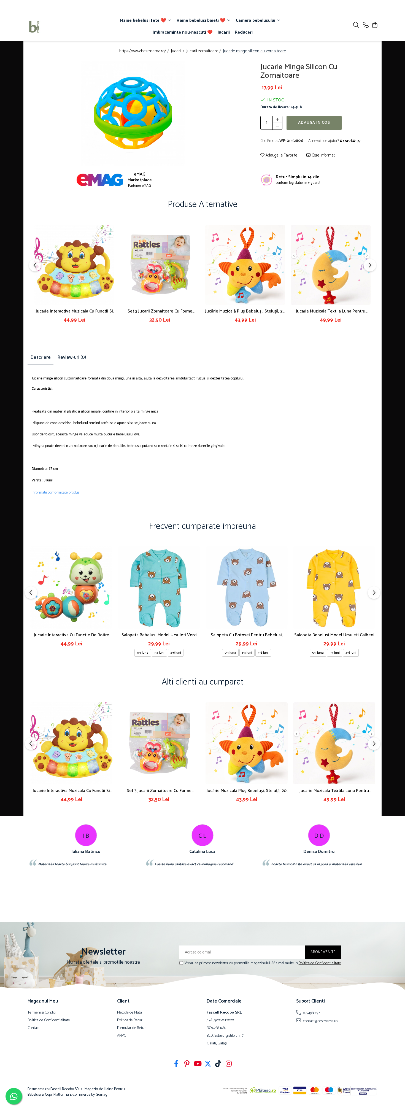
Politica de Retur (129, 1020)
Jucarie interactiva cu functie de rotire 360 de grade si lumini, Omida (71, 635)
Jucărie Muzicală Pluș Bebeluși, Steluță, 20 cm (245, 311)
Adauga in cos (314, 122)
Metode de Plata (129, 1012)
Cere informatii (323, 155)
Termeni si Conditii (42, 1012)
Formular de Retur (131, 1028)
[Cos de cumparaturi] (374, 25)
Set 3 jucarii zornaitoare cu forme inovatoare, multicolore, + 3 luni (160, 311)
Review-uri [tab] (71, 357)
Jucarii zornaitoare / (204, 51)
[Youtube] (197, 1064)
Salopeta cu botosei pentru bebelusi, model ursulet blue (247, 635)
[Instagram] (229, 1064)
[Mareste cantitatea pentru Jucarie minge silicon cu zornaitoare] (277, 119)
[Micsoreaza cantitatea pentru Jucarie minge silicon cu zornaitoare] (277, 126)
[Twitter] (208, 1064)
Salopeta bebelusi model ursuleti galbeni (334, 635)
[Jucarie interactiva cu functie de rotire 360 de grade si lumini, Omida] (71, 587)
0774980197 (311, 1013)
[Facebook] (176, 1064)
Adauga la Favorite (280, 155)
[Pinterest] (187, 1064)
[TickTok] (218, 1064)
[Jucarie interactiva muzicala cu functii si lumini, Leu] (74, 265)
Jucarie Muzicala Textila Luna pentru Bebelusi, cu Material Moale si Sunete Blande (330, 311)
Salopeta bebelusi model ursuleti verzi (159, 635)
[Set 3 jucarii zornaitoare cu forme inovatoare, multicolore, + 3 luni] (160, 265)
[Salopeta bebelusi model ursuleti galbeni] (334, 587)
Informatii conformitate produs (55, 492)
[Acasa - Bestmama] (59, 27)
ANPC (121, 1036)
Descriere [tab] (40, 357)
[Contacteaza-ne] (366, 25)
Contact (34, 1028)
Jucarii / (178, 51)
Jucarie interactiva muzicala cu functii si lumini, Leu (74, 311)
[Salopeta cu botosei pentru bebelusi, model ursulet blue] (247, 587)
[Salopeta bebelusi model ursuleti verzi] (159, 587)
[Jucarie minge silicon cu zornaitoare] (133, 113)
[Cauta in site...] (356, 25)
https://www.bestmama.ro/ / (144, 51)
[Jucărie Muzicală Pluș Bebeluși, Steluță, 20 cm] (245, 265)
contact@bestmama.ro (319, 1021)
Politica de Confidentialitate (320, 963)
